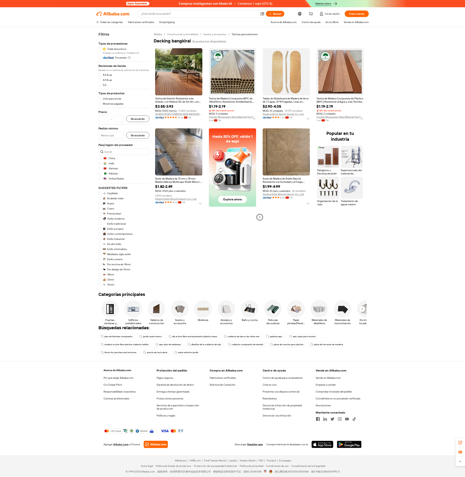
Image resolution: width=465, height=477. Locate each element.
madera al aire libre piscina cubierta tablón (126, 344)
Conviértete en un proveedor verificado (338, 398)
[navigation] (123, 159)
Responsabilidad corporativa (120, 391)
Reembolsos (270, 398)
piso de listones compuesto (118, 336)
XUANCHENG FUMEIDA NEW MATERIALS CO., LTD (178, 114)
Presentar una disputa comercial (281, 391)
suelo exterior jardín (188, 352)
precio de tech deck (157, 352)
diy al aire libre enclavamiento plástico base (194, 336)
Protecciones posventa (170, 398)
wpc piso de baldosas (170, 344)
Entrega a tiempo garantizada (173, 391)
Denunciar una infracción (277, 415)
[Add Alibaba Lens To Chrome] (156, 444)
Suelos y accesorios (215, 34)
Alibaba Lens (120, 444)
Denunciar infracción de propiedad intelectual (282, 407)
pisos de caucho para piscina (288, 344)
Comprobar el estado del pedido (334, 391)
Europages (285, 460)
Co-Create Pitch (113, 384)
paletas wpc (276, 336)
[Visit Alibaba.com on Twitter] (332, 419)
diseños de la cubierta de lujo (206, 344)
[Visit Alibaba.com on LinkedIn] (325, 419)
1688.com (195, 460)
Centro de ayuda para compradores (283, 377)
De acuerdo (138, 118)
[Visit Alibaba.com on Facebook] (318, 419)
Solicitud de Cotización (222, 384)
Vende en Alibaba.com (328, 377)
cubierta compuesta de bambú (247, 344)
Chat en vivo (270, 384)
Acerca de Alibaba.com (117, 370)
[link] (460, 442)
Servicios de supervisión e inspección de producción (178, 407)
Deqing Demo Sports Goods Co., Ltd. (283, 114)
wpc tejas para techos (304, 336)
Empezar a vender (326, 384)
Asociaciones (323, 405)
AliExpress (181, 460)
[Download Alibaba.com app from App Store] (322, 444)
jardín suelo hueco (152, 336)
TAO (260, 460)
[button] (262, 14)
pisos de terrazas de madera (328, 344)
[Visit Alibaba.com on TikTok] (354, 419)
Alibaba (158, 34)
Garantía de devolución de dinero (175, 384)
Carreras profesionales (116, 398)
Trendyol (271, 460)
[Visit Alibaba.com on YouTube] (347, 419)
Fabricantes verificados (223, 377)
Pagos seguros (165, 377)
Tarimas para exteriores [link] (245, 34)
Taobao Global (247, 460)
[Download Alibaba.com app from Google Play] (349, 444)
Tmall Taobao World (215, 460)
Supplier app (255, 444)
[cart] (311, 14)
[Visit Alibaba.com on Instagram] (339, 419)
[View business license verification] (265, 471)
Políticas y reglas (166, 415)
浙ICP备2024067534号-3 (325, 471)
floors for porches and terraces (120, 352)
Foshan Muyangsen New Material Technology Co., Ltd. (232, 116)
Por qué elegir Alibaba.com (119, 377)
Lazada (232, 460)
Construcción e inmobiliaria (182, 34)
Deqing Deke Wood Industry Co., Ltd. (176, 198)
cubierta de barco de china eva (243, 336)
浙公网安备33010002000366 (292, 471)
